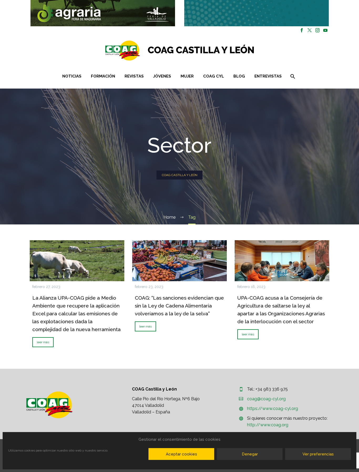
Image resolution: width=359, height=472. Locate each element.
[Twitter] (310, 30)
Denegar (250, 454)
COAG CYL (213, 76)
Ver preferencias (318, 454)
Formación (103, 76)
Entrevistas (268, 76)
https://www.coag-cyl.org (272, 408)
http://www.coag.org (267, 424)
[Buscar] (292, 76)
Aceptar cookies (181, 454)
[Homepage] (211, 50)
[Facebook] (302, 30)
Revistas (134, 76)
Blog (239, 76)
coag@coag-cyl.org (266, 398)
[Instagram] (317, 30)
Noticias (71, 76)
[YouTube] (325, 30)
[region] (103, 13)
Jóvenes (162, 76)
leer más (43, 342)
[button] (102, 13)
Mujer (187, 76)
